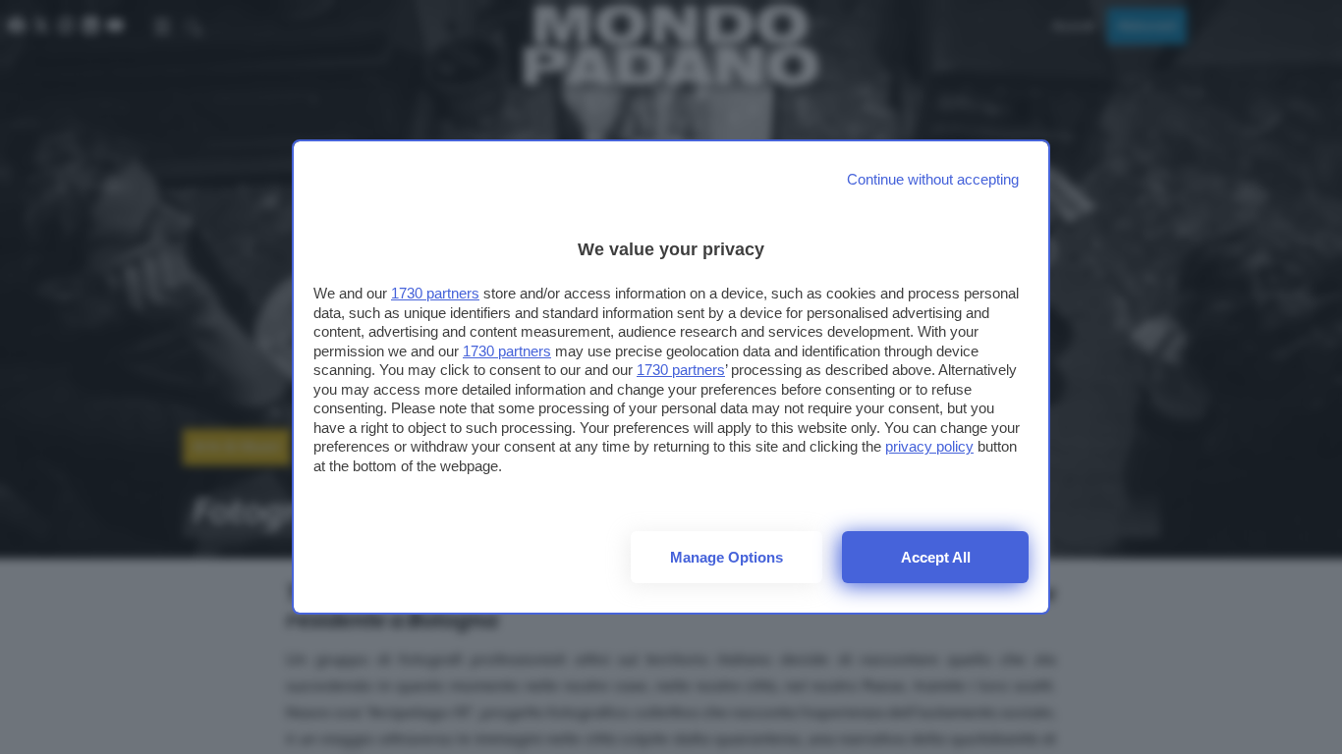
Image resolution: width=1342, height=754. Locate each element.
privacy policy (929, 446)
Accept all (936, 557)
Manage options (726, 557)
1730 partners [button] (435, 293)
